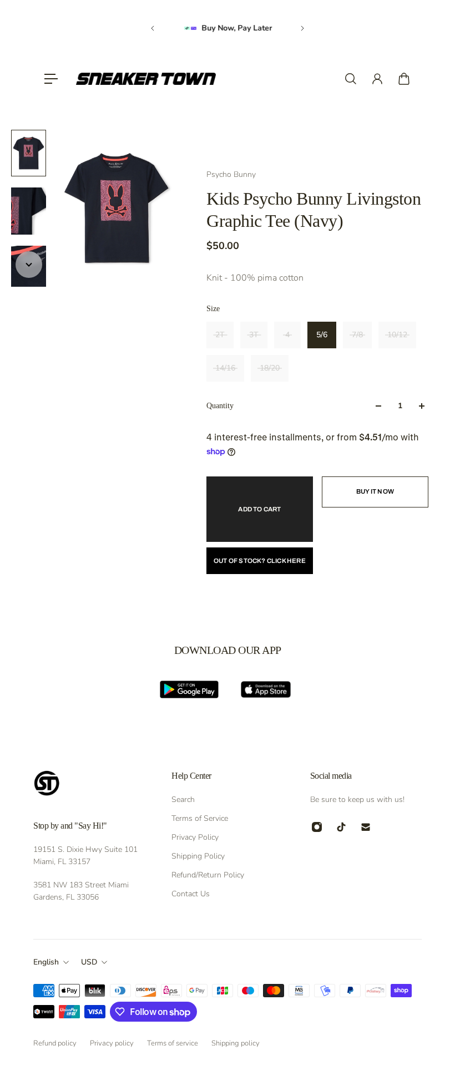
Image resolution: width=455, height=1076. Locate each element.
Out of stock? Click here (260, 560)
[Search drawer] (350, 79)
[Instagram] (317, 827)
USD (89, 962)
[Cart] (404, 79)
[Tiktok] (341, 827)
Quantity (220, 406)
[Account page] (377, 79)
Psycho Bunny (231, 174)
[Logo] (146, 79)
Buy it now (375, 491)
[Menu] (51, 78)
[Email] (365, 827)
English (46, 962)
